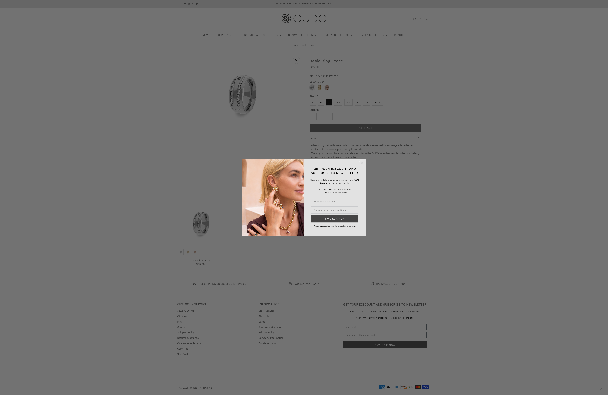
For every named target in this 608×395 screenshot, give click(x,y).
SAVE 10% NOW (335, 218)
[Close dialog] (361, 163)
